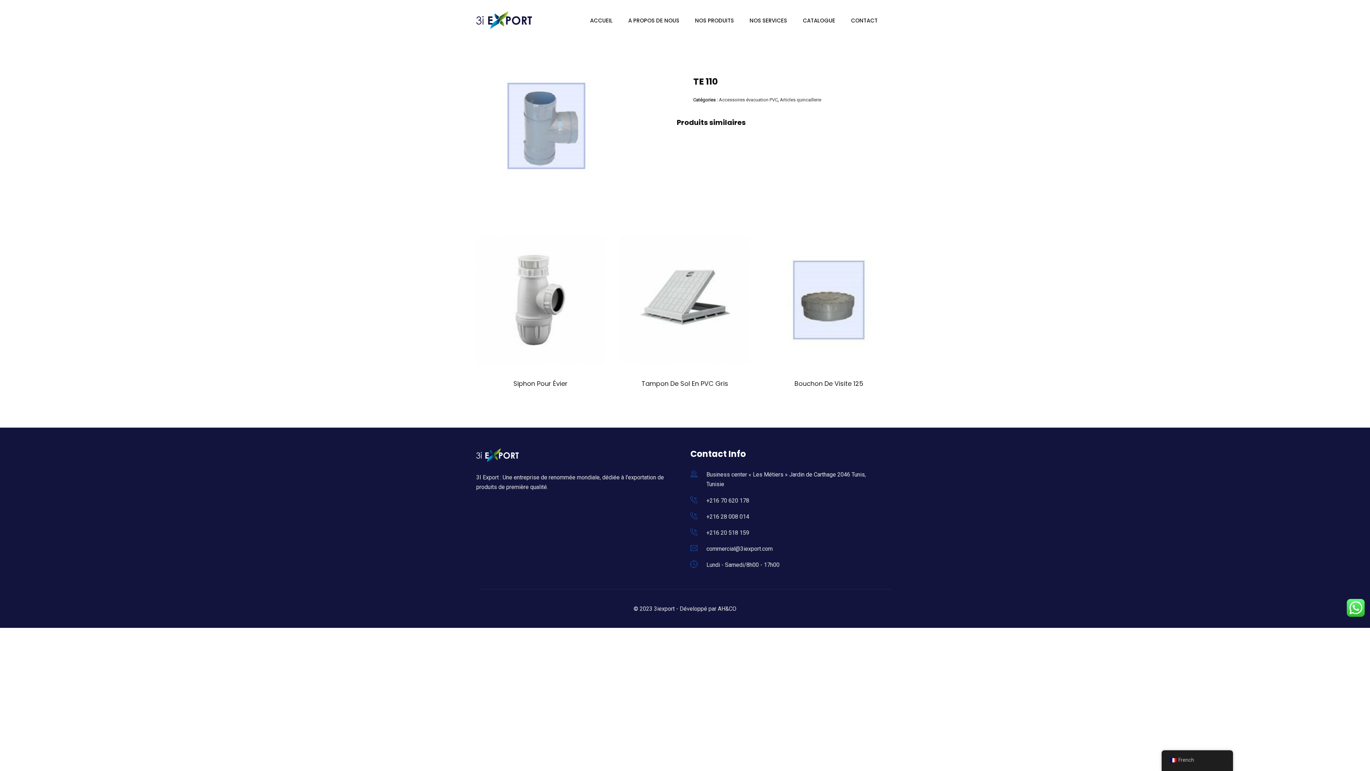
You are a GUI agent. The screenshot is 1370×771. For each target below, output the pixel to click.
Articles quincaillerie (800, 99)
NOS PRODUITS (714, 20)
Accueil (601, 20)
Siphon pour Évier (540, 383)
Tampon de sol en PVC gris (684, 383)
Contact (864, 20)
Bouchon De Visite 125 (829, 383)
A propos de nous (653, 20)
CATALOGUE (819, 20)
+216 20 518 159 (727, 532)
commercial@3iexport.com (739, 548)
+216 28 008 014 (727, 516)
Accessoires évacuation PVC (748, 99)
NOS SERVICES (768, 20)
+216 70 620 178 (727, 500)
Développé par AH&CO (708, 608)
